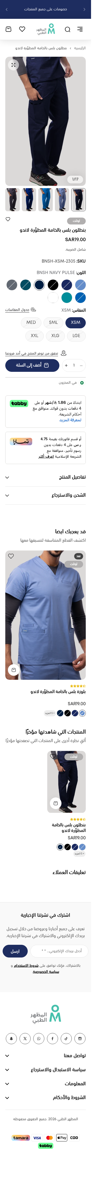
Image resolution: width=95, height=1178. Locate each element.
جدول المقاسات (17, 309)
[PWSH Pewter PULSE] (12, 285)
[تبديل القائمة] (80, 29)
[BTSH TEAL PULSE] (66, 297)
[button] (84, 10)
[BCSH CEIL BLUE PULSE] (80, 285)
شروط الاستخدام (26, 965)
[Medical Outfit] (45, 29)
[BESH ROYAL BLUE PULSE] (80, 297)
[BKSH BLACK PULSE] (53, 285)
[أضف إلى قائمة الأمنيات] (8, 219)
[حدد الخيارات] (14, 670)
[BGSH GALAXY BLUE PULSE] (66, 285)
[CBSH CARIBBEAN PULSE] (25, 285)
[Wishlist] (22, 29)
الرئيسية (80, 48)
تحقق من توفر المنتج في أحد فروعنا (31, 353)
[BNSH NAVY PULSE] (39, 285)
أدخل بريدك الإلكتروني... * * (62, 951)
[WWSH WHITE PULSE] (53, 297)
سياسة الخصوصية (46, 971)
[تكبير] (45, 121)
